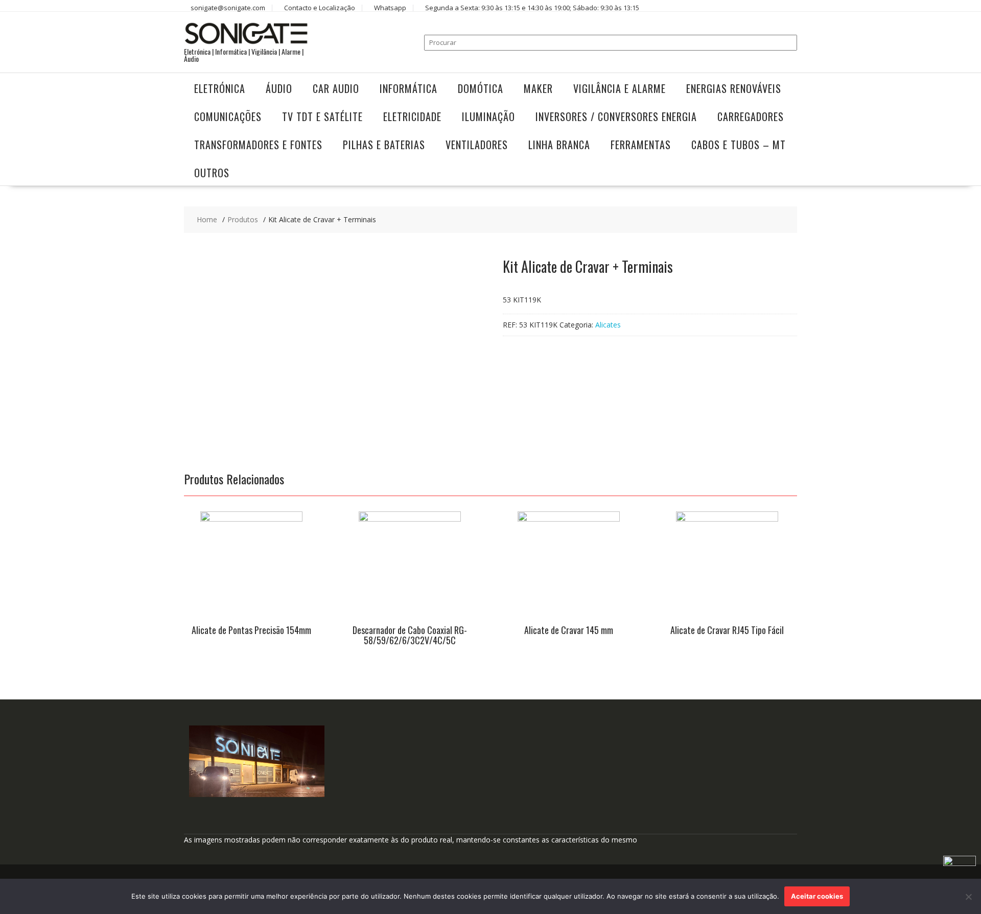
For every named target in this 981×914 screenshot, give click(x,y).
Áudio (279, 88)
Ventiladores (477, 144)
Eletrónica (219, 88)
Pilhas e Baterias (384, 144)
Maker (538, 88)
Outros (211, 172)
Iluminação (488, 116)
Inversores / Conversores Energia (616, 116)
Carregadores (750, 116)
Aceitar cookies (817, 896)
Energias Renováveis (733, 88)
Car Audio (336, 88)
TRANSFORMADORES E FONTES (258, 144)
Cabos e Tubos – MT (738, 144)
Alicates (608, 325)
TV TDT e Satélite (322, 116)
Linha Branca (559, 144)
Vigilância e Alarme (619, 88)
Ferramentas (641, 144)
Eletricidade (412, 116)
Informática (408, 88)
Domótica (480, 88)
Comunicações (228, 116)
